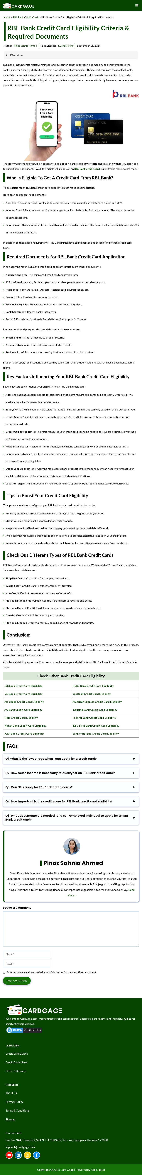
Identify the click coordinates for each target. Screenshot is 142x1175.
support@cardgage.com (20, 1147)
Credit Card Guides (17, 1053)
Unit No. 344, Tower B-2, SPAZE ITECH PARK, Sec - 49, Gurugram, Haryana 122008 (57, 1140)
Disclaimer (16, 55)
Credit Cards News (17, 1062)
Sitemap (10, 1119)
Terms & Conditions (17, 1110)
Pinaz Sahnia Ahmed (25, 45)
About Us (11, 1093)
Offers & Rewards (16, 1071)
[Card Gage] (18, 5)
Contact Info (13, 1132)
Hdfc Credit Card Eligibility (21, 717)
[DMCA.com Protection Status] (24, 1032)
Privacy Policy (14, 1101)
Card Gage (67, 1169)
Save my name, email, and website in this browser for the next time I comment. (52, 972)
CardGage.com (28, 1018)
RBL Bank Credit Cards (26, 17)
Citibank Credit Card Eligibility (23, 685)
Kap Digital (98, 1169)
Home (7, 17)
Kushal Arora (65, 45)
